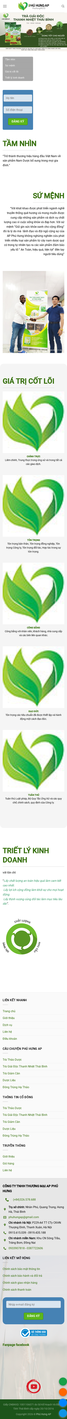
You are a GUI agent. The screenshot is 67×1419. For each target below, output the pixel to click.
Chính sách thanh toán (17, 1289)
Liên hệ (7, 1031)
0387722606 (35, 1248)
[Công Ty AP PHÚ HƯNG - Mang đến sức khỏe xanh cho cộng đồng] (33, 6)
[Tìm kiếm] (63, 6)
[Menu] (5, 6)
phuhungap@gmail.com (24, 1217)
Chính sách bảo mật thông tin (21, 1269)
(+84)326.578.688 (24, 1199)
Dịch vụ (7, 1025)
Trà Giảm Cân (11, 1073)
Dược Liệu (9, 1080)
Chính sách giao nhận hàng (20, 1282)
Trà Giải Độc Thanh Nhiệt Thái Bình (25, 1066)
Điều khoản (10, 1038)
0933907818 (17, 1248)
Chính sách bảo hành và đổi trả (22, 1275)
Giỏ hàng (8, 1163)
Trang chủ (9, 1011)
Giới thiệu (9, 1018)
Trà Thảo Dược (12, 1059)
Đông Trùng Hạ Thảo (16, 1087)
